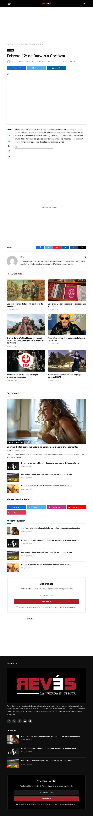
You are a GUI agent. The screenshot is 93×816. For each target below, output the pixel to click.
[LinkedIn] (9, 146)
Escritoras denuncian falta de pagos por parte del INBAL (65, 376)
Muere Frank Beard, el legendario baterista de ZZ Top (66, 339)
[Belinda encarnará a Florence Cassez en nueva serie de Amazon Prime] (13, 466)
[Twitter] (9, 141)
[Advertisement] (46, 25)
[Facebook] (9, 135)
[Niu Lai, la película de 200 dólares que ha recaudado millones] (13, 488)
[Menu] (9, 3)
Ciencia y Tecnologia (15, 442)
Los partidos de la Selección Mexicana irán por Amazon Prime (46, 474)
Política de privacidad (69, 607)
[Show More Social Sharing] (69, 68)
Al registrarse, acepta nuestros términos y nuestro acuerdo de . (47, 607)
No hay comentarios (60, 62)
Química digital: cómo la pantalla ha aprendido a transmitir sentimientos (42, 447)
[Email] (9, 156)
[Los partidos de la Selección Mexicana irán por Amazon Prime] (13, 477)
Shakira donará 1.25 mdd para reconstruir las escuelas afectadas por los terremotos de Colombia (25, 340)
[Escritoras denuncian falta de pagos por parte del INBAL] (67, 361)
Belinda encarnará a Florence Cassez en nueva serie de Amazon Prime (50, 463)
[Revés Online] (46, 3)
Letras (10, 50)
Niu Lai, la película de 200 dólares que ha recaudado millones (46, 486)
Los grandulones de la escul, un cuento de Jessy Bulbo (25, 305)
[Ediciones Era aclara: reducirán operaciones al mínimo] (67, 290)
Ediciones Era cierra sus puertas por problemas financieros (22, 376)
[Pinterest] (9, 151)
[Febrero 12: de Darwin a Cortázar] (46, 98)
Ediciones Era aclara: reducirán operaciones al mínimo (67, 305)
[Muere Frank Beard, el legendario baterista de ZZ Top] (67, 324)
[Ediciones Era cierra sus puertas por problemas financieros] (26, 361)
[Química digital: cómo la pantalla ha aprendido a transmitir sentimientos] (46, 421)
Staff (15, 62)
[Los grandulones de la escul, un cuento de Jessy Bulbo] (26, 290)
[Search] (84, 3)
